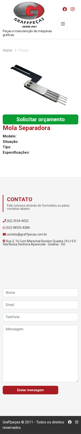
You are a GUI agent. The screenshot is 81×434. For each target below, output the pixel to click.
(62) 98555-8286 (18, 227)
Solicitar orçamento (40, 119)
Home (7, 50)
